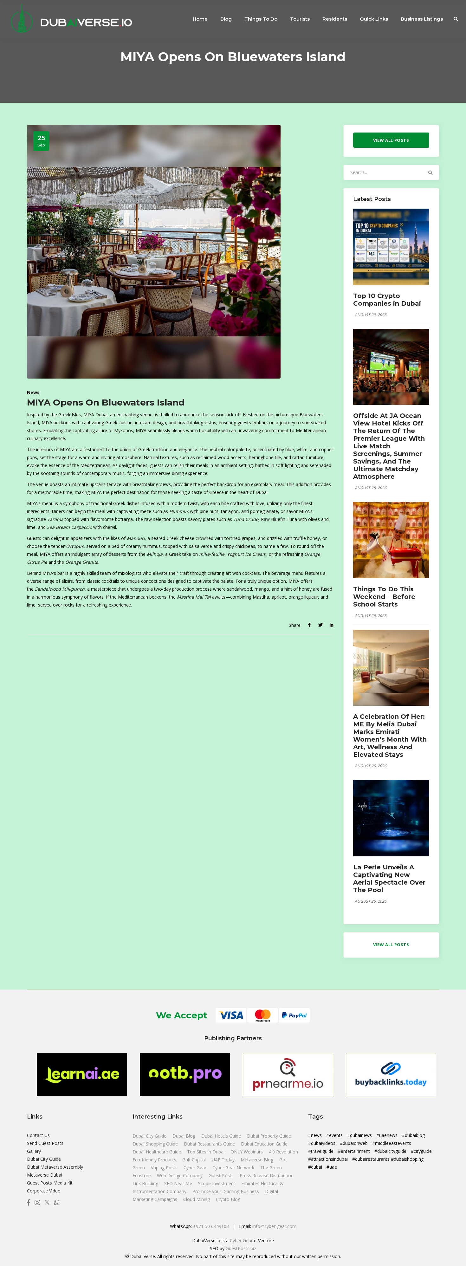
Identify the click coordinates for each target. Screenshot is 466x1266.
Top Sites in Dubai (206, 1152)
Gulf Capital (194, 1160)
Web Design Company (180, 1175)
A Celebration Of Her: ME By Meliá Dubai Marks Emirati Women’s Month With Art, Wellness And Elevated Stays (390, 735)
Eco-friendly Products (155, 1160)
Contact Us (38, 1135)
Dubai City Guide (44, 1159)
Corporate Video (44, 1191)
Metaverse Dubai (44, 1175)
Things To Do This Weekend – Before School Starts (384, 596)
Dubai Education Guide (264, 1144)
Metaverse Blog (258, 1160)
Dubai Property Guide (269, 1136)
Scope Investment (216, 1183)
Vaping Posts (164, 1168)
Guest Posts (222, 1175)
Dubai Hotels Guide (221, 1136)
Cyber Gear (196, 1168)
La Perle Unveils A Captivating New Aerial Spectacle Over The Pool (389, 878)
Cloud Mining (196, 1199)
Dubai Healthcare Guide (157, 1152)
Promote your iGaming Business (225, 1191)
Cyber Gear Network (234, 1168)
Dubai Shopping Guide (156, 1144)
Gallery (34, 1151)
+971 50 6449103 (211, 1226)
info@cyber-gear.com (274, 1226)
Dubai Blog (184, 1136)
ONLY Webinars (247, 1152)
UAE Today (224, 1160)
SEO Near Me (178, 1183)
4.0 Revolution (283, 1152)
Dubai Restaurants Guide (210, 1144)
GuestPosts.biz (241, 1248)
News (33, 392)
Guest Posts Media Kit (50, 1183)
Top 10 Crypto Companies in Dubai (387, 299)
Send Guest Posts (45, 1143)
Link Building (146, 1183)
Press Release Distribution (267, 1175)
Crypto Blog (228, 1199)
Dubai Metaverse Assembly (55, 1167)
